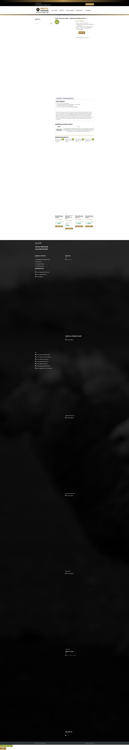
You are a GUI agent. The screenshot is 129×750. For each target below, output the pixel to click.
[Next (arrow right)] (4, 748)
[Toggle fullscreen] (4, 746)
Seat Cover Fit (45, 361)
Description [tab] (59, 98)
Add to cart (81, 32)
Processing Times (48, 368)
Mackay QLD (67, 649)
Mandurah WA (67, 571)
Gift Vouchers (45, 359)
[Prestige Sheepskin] (42, 10)
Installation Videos (46, 354)
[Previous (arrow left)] (1, 748)
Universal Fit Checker (40, 263)
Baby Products (79, 10)
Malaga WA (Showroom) (69, 415)
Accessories (88, 10)
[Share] (7, 746)
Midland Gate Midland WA (70, 493)
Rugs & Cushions (70, 10)
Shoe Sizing (45, 363)
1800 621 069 (38, 3)
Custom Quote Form (40, 266)
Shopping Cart (90, 4)
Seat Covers (54, 10)
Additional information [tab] (68, 98)
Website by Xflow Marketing (89, 743)
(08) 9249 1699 (43, 249)
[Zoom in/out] (1, 746)
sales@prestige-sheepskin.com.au (43, 5)
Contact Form (38, 261)
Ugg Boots (61, 10)
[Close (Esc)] (11, 746)
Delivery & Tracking (46, 356)
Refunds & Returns (46, 366)
